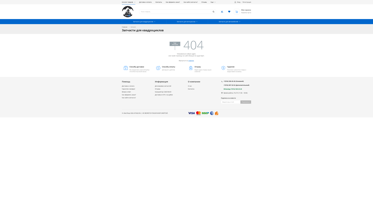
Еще (212, 2)
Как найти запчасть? (191, 2)
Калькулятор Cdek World (163, 92)
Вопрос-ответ (126, 92)
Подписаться (246, 102)
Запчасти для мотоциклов (186, 22)
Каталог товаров (127, 2)
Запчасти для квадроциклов (143, 22)
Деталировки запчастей (163, 86)
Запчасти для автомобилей (228, 22)
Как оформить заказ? (173, 2)
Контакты (159, 2)
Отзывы (204, 2)
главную (191, 61)
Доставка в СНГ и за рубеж (164, 95)
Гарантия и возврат (128, 89)
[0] (222, 12)
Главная (124, 27)
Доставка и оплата (145, 2)
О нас (190, 86)
